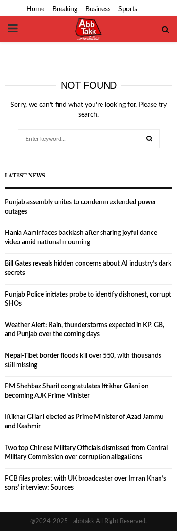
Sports (127, 9)
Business (97, 9)
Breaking (64, 9)
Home (35, 9)
